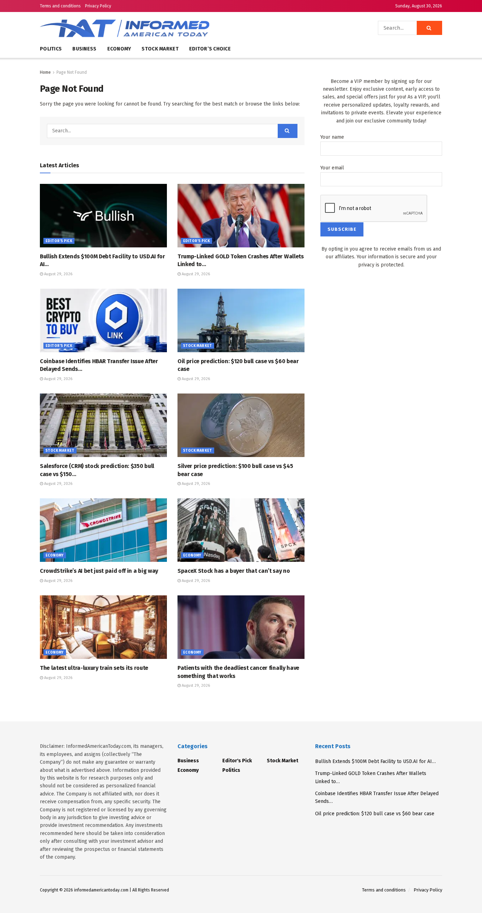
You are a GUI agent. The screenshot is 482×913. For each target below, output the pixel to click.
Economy (119, 49)
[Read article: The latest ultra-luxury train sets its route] (103, 627)
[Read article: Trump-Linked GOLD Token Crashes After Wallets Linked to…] (241, 215)
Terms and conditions (60, 6)
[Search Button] (429, 28)
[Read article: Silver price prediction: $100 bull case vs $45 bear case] (241, 425)
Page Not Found (71, 72)
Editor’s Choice (210, 49)
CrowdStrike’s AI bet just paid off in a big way (99, 570)
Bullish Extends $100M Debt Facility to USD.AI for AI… (375, 761)
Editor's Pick (59, 241)
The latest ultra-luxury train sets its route (94, 668)
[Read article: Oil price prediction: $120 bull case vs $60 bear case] (241, 320)
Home (45, 72)
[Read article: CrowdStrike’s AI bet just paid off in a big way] (103, 530)
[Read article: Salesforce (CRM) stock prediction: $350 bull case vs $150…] (103, 425)
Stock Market (159, 49)
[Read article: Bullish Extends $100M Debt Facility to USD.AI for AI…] (103, 215)
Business (84, 49)
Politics (51, 49)
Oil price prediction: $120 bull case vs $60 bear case (374, 814)
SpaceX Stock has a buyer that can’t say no (233, 570)
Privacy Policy (98, 6)
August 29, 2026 (57, 274)
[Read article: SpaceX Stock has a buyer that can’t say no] (241, 530)
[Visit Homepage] (146, 28)
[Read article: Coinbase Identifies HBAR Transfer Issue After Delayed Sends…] (103, 320)
